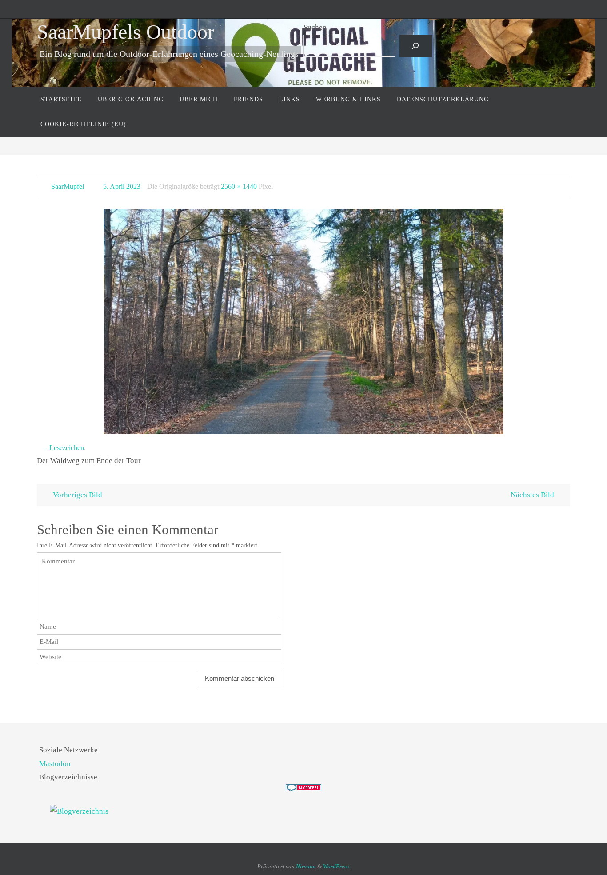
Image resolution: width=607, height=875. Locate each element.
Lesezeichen (66, 447)
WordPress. (336, 866)
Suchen (315, 27)
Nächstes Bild (532, 495)
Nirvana (306, 866)
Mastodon (55, 763)
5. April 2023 (121, 186)
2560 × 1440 (239, 186)
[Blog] (303, 812)
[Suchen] (415, 46)
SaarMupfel (67, 186)
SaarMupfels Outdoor (125, 31)
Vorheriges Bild (77, 495)
